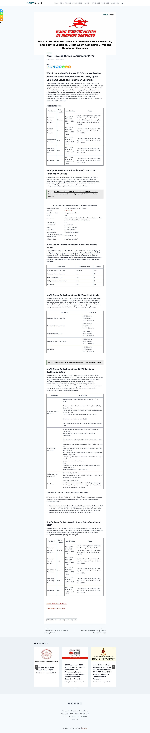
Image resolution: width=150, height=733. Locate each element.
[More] (69, 67)
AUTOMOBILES (77, 3)
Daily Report (51, 59)
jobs (75, 619)
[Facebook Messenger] (57, 67)
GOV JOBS (49, 53)
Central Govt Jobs (52, 619)
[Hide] (0, 22)
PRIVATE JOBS (95, 3)
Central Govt (68, 210)
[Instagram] (75, 703)
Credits (84, 728)
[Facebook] (48, 67)
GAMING (86, 3)
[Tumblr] (81, 703)
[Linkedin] (54, 67)
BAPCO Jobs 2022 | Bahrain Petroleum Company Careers (56, 630)
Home (56, 3)
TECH (62, 3)
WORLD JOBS (115, 3)
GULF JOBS (105, 3)
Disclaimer (74, 711)
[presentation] (46, 655)
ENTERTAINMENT (74, 717)
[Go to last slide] (36, 667)
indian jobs (69, 619)
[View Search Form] (122, 3)
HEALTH (75, 720)
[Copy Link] (66, 67)
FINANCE (68, 3)
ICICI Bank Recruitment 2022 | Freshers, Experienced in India (93, 630)
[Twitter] (51, 67)
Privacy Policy (83, 711)
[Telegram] (60, 67)
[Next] (113, 667)
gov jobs (61, 619)
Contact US (65, 711)
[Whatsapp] (63, 67)
